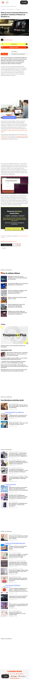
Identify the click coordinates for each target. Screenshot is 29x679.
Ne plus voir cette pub (6, 270)
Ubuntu (4, 248)
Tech (3, 9)
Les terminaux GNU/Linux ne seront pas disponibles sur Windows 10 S (18, 284)
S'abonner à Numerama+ (13, 229)
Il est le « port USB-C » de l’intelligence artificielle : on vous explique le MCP (17, 613)
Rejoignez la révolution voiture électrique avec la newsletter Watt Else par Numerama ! (17, 278)
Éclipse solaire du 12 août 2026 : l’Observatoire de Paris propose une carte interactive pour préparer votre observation (14, 366)
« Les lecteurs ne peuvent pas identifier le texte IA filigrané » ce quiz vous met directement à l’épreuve (18, 470)
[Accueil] (3, 2)
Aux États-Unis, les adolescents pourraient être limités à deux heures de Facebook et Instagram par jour (18, 497)
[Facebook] (14, 674)
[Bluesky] (21, 674)
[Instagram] (12, 674)
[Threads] (23, 674)
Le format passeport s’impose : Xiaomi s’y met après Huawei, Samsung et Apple (18, 478)
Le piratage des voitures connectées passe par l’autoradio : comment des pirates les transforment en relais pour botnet (18, 563)
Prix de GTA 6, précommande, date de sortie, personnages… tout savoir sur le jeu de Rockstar (18, 406)
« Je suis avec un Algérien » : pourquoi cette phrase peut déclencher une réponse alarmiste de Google (18, 556)
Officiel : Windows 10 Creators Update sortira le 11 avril (17, 298)
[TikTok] (8, 674)
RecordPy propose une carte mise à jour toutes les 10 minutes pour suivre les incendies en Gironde (14, 370)
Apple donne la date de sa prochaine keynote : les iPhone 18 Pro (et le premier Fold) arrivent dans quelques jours (18, 489)
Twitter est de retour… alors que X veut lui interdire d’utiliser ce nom (18, 423)
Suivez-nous (4, 54)
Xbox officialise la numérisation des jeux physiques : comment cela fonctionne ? (18, 505)
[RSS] (19, 674)
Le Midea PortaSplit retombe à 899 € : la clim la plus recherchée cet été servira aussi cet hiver (14, 358)
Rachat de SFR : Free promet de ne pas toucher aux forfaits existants (18, 416)
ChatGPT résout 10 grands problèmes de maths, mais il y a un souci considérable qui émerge (13, 362)
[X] (10, 674)
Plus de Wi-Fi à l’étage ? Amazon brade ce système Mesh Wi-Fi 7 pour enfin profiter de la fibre (18, 571)
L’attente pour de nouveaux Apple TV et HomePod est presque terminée (18, 597)
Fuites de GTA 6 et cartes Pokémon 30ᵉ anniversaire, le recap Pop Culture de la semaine (18, 605)
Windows (17, 9)
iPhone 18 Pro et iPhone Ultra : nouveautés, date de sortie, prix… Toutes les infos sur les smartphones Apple (17, 354)
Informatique (10, 9)
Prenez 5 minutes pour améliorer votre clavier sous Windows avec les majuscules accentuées (17, 292)
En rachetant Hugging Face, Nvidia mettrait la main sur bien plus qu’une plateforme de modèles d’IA (18, 462)
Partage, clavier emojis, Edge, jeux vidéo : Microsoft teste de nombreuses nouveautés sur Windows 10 (17, 313)
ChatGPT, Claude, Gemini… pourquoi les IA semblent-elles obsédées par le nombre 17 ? (18, 579)
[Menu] (7, 2)
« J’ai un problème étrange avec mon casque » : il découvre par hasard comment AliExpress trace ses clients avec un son (18, 590)
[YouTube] (6, 674)
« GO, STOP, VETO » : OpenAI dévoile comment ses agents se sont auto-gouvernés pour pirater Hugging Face (18, 454)
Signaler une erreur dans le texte (9, 241)
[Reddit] (16, 674)
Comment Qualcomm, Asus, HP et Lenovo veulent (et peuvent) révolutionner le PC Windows (16, 306)
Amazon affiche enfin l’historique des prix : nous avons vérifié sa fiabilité (18, 548)
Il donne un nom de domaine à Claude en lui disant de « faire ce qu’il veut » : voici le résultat (18, 537)
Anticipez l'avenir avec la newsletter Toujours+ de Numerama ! (13, 346)
